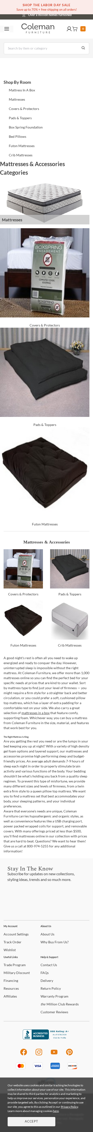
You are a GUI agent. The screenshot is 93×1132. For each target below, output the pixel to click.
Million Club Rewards (60, 1004)
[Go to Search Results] (83, 48)
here (56, 1111)
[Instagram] (39, 1055)
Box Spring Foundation (26, 127)
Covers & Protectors (24, 109)
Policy (51, 988)
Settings (16, 934)
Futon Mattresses (22, 146)
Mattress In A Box (22, 90)
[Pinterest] (69, 1055)
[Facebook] (23, 1055)
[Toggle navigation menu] (7, 29)
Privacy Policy (69, 1106)
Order (12, 942)
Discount (17, 973)
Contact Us (65, 14)
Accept (31, 1121)
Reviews (54, 1012)
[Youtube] (54, 1055)
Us (47, 934)
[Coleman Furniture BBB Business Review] (46, 1038)
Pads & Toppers (20, 118)
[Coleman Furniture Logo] (37, 29)
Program (15, 965)
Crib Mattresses (20, 155)
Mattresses (17, 99)
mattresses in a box (35, 713)
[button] (69, 29)
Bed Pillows (17, 136)
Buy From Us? (55, 942)
